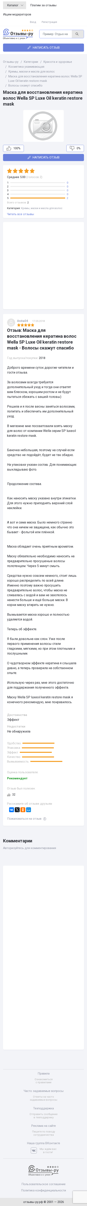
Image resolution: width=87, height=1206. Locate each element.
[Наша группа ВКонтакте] (35, 1150)
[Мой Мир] (28, 809)
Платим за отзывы (43, 5)
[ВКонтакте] (11, 809)
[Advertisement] (43, 265)
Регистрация (49, 22)
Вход (33, 22)
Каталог (12, 5)
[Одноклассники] (22, 809)
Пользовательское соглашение (43, 1184)
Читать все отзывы (20, 214)
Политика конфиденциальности (43, 1190)
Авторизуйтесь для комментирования (29, 848)
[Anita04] (11, 322)
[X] (17, 809)
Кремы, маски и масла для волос (41, 208)
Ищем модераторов (17, 14)
